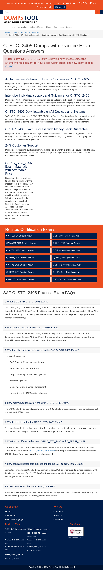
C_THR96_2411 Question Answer (66, 272)
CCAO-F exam (12, 540)
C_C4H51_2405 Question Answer (66, 258)
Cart (55, 27)
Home (13, 27)
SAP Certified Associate (29, 32)
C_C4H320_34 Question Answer (19, 236)
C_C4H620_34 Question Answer (66, 236)
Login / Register (66, 27)
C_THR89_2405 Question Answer (20, 258)
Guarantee (58, 520)
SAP (15, 32)
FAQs (48, 27)
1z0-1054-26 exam (14, 529)
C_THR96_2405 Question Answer (66, 250)
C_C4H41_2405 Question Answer (20, 265)
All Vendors (22, 27)
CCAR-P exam (34, 540)
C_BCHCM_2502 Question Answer (67, 279)
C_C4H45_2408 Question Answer (66, 265)
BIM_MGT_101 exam (37, 533)
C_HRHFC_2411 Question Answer (20, 279)
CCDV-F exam (12, 546)
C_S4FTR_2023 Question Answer (20, 250)
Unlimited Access (36, 27)
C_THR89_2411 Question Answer (20, 272)
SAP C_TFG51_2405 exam (42, 451)
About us (58, 516)
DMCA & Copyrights (15, 520)
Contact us (59, 512)
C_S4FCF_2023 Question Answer (66, 243)
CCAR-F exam (34, 529)
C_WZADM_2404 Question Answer (21, 243)
